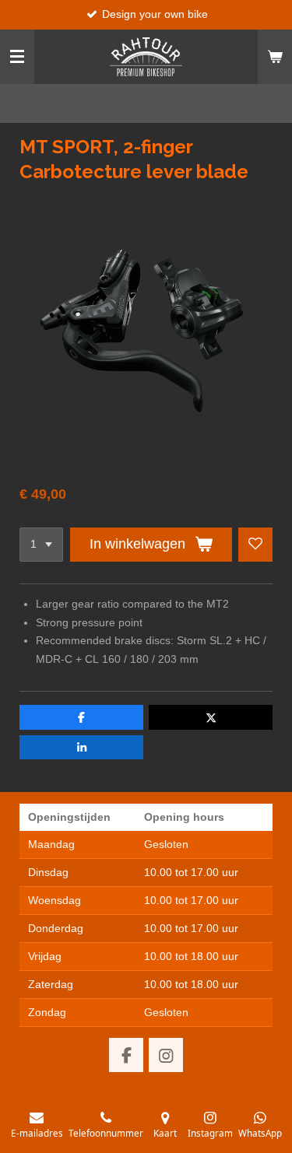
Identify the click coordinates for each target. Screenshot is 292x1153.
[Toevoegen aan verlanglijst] (255, 544)
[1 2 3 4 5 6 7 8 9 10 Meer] (41, 544)
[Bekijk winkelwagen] (275, 57)
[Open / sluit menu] (17, 57)
